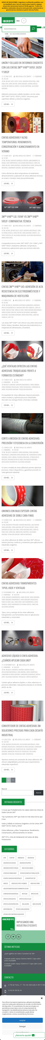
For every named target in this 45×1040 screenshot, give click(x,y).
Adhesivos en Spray (25, 863)
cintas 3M (37, 163)
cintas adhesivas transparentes (11, 599)
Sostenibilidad (8, 909)
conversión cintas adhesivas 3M (19, 455)
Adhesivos (31, 858)
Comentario (38, 76)
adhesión (21, 670)
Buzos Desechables (28, 868)
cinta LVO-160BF (19, 310)
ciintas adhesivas (23, 452)
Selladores (26, 904)
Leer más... (7, 104)
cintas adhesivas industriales (32, 310)
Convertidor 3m (20, 749)
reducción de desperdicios (9, 462)
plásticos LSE (9, 235)
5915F (12, 81)
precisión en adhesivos (30, 459)
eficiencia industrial (23, 457)
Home (6, 34)
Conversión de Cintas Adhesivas (11, 674)
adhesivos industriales (30, 230)
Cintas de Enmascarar (10, 873)
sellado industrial (25, 86)
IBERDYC (17, 86)
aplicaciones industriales (25, 163)
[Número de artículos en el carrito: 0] (42, 27)
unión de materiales (26, 534)
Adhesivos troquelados (12, 744)
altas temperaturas (12, 163)
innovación (11, 751)
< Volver (7, 36)
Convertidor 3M (30, 878)
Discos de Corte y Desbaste (19, 883)
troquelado (22, 677)
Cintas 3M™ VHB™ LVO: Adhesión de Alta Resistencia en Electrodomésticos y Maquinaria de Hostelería (22, 291)
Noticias (25, 894)
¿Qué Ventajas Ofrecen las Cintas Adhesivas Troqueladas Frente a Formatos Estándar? (19, 370)
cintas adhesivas (22, 84)
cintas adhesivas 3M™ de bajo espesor (23, 527)
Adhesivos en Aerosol (10, 863)
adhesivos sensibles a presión (19, 160)
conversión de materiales (28, 674)
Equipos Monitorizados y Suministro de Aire (16, 888)
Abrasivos (21, 858)
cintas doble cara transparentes (24, 602)
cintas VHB (12, 532)
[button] (42, 998)
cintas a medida (34, 385)
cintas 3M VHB (13, 84)
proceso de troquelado (22, 751)
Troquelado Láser (20, 754)
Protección (35, 894)
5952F (20, 81)
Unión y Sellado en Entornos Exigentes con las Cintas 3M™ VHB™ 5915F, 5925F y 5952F (22, 67)
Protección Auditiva (10, 899)
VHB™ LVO (10, 317)
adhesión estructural (29, 81)
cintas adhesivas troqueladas (10, 387)
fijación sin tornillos (8, 86)
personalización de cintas (15, 459)
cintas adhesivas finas (26, 529)
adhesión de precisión (12, 525)
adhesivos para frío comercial (25, 307)
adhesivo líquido (29, 670)
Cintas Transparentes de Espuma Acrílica (19, 604)
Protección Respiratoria (11, 904)
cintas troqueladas (25, 387)
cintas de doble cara (8, 602)
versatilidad (29, 754)
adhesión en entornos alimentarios (23, 305)
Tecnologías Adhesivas (23, 909)
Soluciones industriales (34, 235)
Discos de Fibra (35, 883)
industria (26, 532)
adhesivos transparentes (13, 597)
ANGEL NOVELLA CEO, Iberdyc (23, 76)
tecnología (11, 754)
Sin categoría (37, 904)
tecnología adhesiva (14, 534)
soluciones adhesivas (28, 168)
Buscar (4, 789)
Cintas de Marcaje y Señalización (30, 873)
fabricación (19, 532)
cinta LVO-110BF (10, 310)
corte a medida (12, 457)
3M (4, 81)
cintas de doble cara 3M (9, 312)
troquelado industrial (25, 389)
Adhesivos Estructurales (11, 868)
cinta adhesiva (21, 672)
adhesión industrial (25, 525)
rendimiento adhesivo (14, 168)
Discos (6, 883)
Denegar (22, 1026)
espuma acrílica (32, 84)
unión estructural (7, 238)
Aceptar (22, 1020)
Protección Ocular (25, 899)
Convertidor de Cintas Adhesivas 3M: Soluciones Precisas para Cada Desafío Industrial (22, 730)
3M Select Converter (9, 385)
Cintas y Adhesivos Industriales (13, 878)
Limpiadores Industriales (11, 894)
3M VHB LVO (9, 305)
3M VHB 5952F (15, 230)
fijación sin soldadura (23, 312)
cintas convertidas (31, 672)
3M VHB (8, 81)
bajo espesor (35, 525)
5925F (16, 81)
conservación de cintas (27, 165)
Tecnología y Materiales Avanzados (14, 914)
